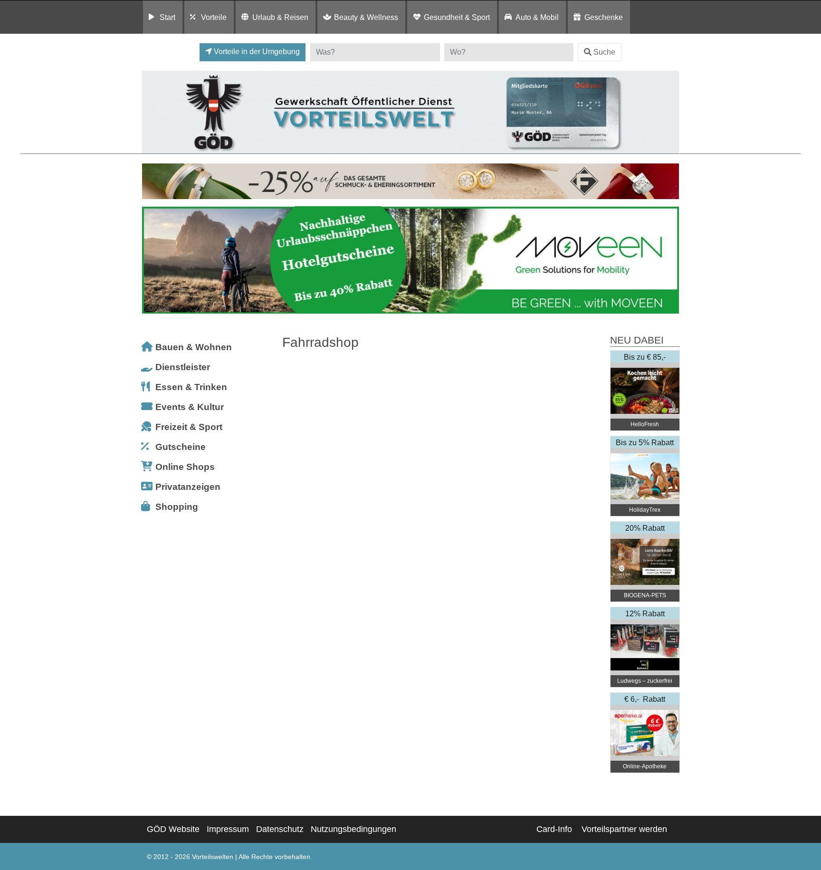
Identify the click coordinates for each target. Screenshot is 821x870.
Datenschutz (280, 829)
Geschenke (603, 17)
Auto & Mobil (537, 17)
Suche (604, 52)
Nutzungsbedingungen (353, 829)
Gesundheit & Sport (457, 17)
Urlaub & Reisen (280, 17)
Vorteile (214, 17)
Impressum (228, 829)
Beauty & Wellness (366, 17)
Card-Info (554, 829)
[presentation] (151, 260)
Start (167, 17)
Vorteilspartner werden (624, 829)
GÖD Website (173, 829)
